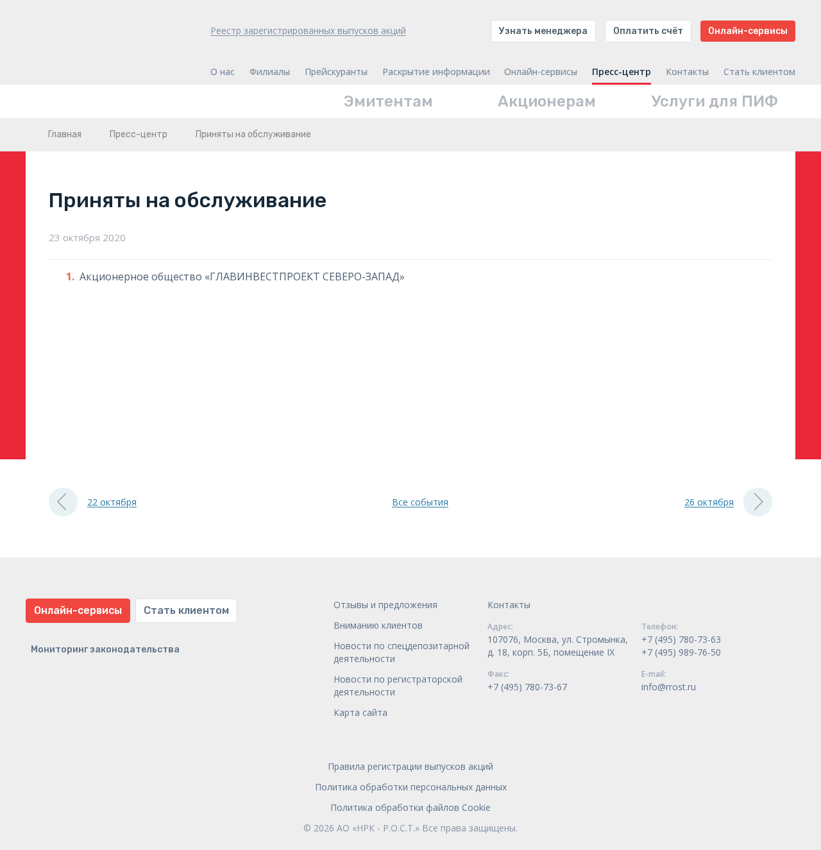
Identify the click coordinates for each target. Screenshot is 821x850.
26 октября (709, 502)
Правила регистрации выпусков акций (410, 766)
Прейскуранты (336, 71)
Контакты (687, 71)
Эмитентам (388, 101)
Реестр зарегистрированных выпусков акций (308, 30)
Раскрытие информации (436, 71)
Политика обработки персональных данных (411, 787)
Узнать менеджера (543, 31)
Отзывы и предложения (385, 605)
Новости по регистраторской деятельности (398, 685)
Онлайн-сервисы (748, 31)
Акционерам (547, 101)
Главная (64, 134)
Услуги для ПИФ (715, 101)
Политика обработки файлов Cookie (410, 807)
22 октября (112, 502)
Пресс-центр (621, 71)
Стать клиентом (759, 71)
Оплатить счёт (648, 31)
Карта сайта (360, 712)
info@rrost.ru (668, 687)
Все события (420, 502)
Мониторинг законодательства (105, 649)
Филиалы (270, 71)
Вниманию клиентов (378, 625)
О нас (222, 71)
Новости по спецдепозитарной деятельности (402, 652)
